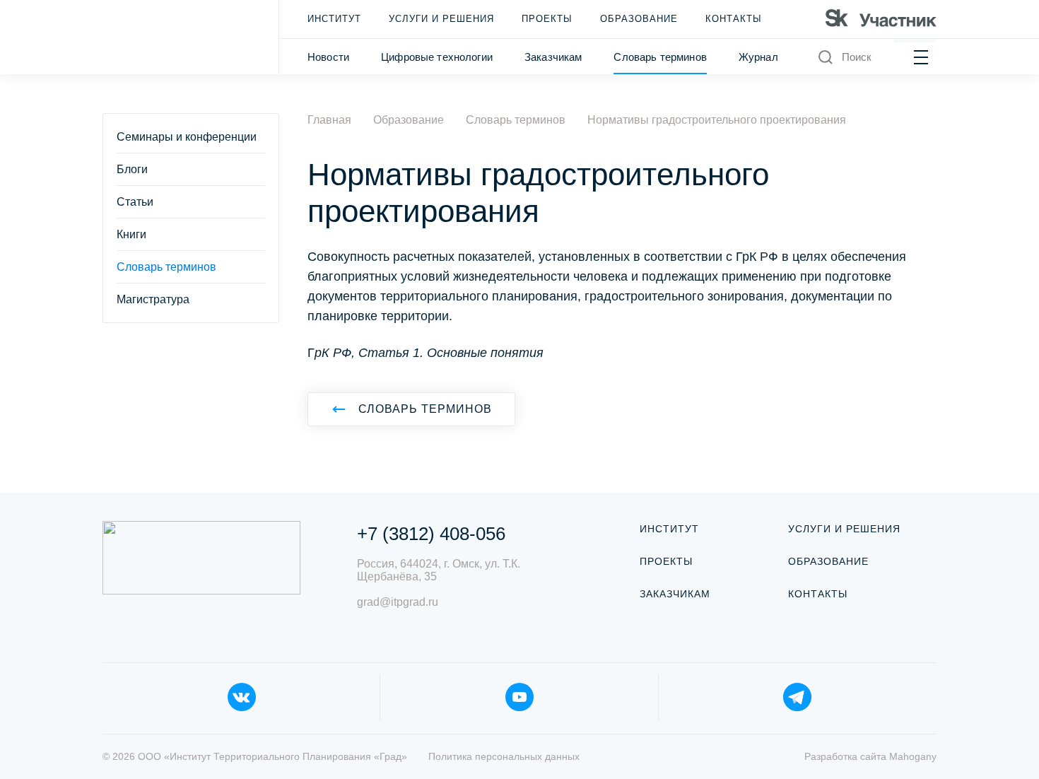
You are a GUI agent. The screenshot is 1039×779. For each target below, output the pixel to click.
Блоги (132, 169)
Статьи (135, 202)
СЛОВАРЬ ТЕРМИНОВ (425, 409)
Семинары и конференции (187, 137)
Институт (334, 18)
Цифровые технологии (437, 57)
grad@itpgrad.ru (397, 602)
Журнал (758, 57)
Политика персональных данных (504, 756)
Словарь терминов (660, 57)
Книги (131, 234)
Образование (639, 18)
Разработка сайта (870, 756)
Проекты (547, 18)
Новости (328, 57)
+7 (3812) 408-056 (431, 533)
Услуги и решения (441, 18)
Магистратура (153, 299)
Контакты (733, 18)
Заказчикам (553, 57)
